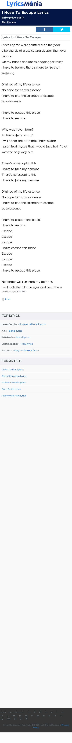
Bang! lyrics (15, 331)
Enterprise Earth (13, 17)
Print (7, 299)
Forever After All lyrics (32, 324)
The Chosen (9, 22)
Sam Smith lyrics (11, 389)
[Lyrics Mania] (36, 4)
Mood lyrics (23, 337)
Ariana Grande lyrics (14, 383)
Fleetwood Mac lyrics (14, 396)
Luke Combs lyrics (12, 370)
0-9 (4, 712)
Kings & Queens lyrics (26, 350)
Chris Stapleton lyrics (14, 376)
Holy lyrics (27, 344)
